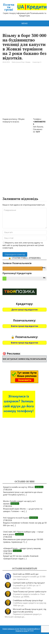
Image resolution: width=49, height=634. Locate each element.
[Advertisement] (24, 92)
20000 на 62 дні (31, 574)
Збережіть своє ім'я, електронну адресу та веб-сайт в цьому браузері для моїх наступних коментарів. (23, 245)
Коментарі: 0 (37, 62)
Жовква (27, 62)
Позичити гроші (8, 7)
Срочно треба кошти (36, 591)
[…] (25, 494)
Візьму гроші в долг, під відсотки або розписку (29, 610)
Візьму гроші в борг (34, 600)
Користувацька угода (11, 629)
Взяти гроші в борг (18, 62)
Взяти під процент (36, 583)
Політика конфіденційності (29, 629)
